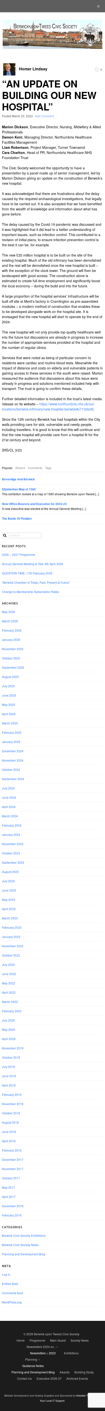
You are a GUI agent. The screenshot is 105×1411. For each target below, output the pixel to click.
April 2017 (9, 1197)
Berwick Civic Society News (20, 1245)
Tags (48, 468)
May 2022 (8, 983)
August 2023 (10, 872)
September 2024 (13, 779)
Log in (6, 1274)
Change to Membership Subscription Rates (30, 592)
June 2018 (9, 1132)
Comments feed (12, 1293)
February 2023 (11, 927)
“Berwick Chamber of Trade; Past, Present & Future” (36, 582)
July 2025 (8, 686)
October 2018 (11, 1113)
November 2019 (12, 1048)
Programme (37, 1340)
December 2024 (12, 751)
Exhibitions (71, 1353)
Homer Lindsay (33, 69)
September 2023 (13, 862)
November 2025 (12, 649)
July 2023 (8, 881)
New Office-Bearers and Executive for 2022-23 (34, 504)
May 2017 (8, 1187)
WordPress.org (12, 1302)
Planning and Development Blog (23, 1254)
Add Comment (44, 116)
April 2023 (9, 909)
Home (21, 1340)
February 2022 (11, 1011)
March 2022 (10, 1002)
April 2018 (9, 1141)
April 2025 (9, 714)
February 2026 (11, 630)
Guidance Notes (33, 1366)
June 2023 (9, 890)
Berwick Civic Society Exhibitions (24, 1235)
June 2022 (9, 974)
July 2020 (8, 1020)
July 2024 (8, 788)
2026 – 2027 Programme (18, 554)
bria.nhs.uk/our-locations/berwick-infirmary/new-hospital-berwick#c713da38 (48, 406)
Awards (65, 1372)
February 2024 (11, 825)
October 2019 (11, 1057)
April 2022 (9, 992)
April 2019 (9, 1085)
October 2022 (11, 955)
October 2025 (11, 658)
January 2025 (11, 742)
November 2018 (12, 1104)
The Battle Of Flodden (17, 519)
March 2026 (10, 621)
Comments (35, 468)
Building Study (84, 1372)
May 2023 (8, 899)
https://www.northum (55, 403)
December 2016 (12, 1206)
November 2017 (12, 1169)
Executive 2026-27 (49, 1378)
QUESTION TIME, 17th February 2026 (27, 573)
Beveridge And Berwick (18, 479)
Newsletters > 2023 (43, 1353)
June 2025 (9, 695)
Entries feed (10, 1284)
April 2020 (9, 1039)
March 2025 (10, 723)
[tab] (7, 468)
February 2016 (11, 1215)
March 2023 (10, 918)
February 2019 (11, 1094)
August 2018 (10, 1122)
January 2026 (11, 639)
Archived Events (77, 1378)
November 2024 (12, 760)
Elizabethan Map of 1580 (19, 489)
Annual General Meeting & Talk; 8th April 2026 (32, 564)
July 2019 (8, 1067)
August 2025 (10, 677)
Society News (80, 1340)
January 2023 (11, 937)
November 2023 (12, 844)
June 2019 (9, 1076)
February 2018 (11, 1150)
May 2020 (8, 1029)
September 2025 (13, 667)
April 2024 (9, 807)
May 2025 (8, 704)
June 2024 (9, 797)
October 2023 (11, 853)
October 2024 (11, 769)
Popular (7, 468)
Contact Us (24, 1378)
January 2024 (11, 834)
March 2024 (10, 816)
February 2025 (11, 732)
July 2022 (8, 964)
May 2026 (8, 612)
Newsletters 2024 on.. (41, 1347)
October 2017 (11, 1178)
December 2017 (12, 1159)
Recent (20, 468)
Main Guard (58, 1340)
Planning (31, 1359)
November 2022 (12, 946)
